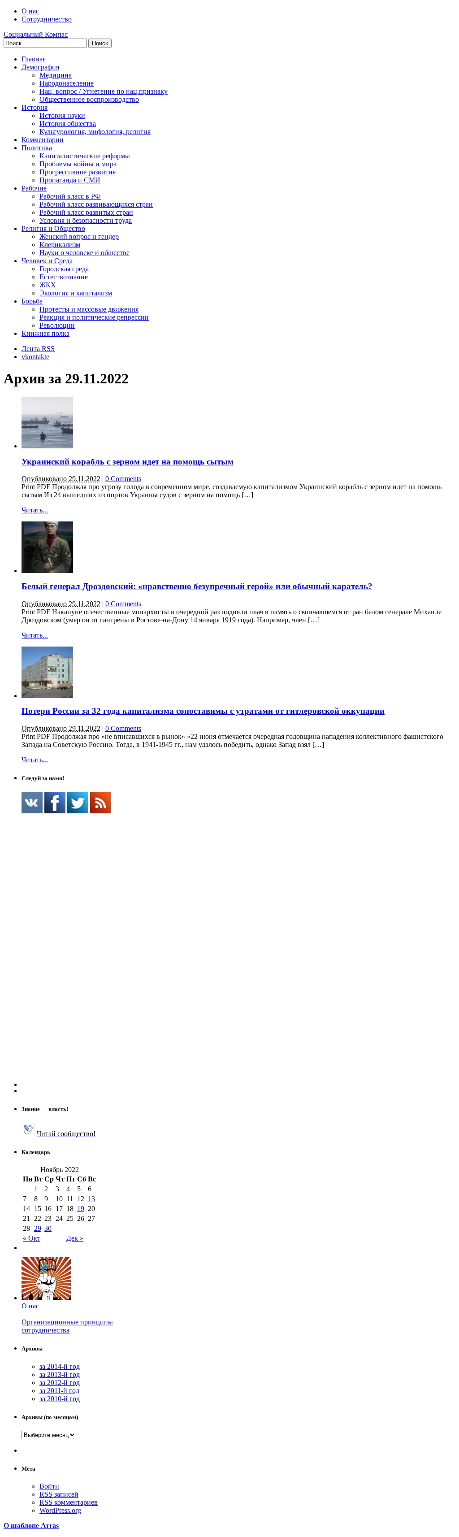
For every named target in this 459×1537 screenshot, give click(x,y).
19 (80, 1208)
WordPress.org (60, 1510)
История (35, 107)
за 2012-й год (59, 1382)
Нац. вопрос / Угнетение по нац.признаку (103, 91)
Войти (49, 1486)
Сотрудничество (47, 19)
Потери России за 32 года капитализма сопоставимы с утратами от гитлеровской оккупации (203, 711)
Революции (57, 325)
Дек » (74, 1238)
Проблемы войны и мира (78, 164)
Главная (34, 59)
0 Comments (123, 478)
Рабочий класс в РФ (70, 196)
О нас (30, 11)
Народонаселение (66, 83)
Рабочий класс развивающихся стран (96, 204)
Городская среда (64, 269)
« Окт (31, 1238)
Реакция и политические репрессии (94, 317)
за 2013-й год (59, 1374)
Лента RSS (38, 348)
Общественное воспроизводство (89, 99)
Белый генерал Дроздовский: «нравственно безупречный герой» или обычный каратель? (197, 586)
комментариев (68, 1502)
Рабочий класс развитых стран (86, 212)
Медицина (55, 75)
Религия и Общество (53, 228)
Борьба (32, 301)
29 (37, 1228)
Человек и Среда (47, 261)
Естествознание (63, 277)
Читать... (35, 510)
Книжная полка (45, 333)
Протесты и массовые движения (89, 309)
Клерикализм (59, 244)
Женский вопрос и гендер (79, 236)
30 (48, 1228)
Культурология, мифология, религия (95, 131)
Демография (40, 67)
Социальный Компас (36, 34)
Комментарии (43, 139)
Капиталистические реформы (84, 156)
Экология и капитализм (75, 293)
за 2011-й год (59, 1390)
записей (58, 1494)
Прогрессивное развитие (77, 172)
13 (91, 1199)
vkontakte (35, 356)
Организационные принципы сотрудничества (67, 1326)
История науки (62, 115)
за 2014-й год (59, 1366)
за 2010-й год (59, 1398)
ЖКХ (47, 285)
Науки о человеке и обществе (84, 252)
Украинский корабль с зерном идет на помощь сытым (128, 461)
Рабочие (34, 188)
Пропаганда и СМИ (69, 180)
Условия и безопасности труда (85, 220)
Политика (37, 148)
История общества (67, 123)
